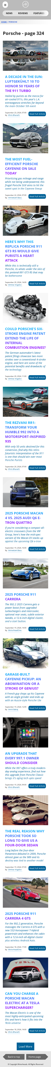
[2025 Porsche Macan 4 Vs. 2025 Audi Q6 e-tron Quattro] (25, 492)
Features (38, 13)
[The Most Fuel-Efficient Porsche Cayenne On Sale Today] (25, 138)
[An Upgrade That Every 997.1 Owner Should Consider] (25, 732)
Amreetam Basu (15, 197)
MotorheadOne (14, 630)
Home (4, 22)
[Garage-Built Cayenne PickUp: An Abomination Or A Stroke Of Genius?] (25, 653)
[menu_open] (5, 4)
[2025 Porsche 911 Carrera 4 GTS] (25, 893)
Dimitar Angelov (15, 284)
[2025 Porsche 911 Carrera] (25, 573)
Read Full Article (37, 114)
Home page (34, 1056)
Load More (25, 1046)
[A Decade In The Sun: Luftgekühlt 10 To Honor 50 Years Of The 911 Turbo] (25, 56)
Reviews (23, 13)
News (9, 13)
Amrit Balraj (13, 709)
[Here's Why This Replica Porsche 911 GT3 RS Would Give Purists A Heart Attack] (25, 221)
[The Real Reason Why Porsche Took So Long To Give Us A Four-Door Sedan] (25, 810)
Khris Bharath (14, 115)
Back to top (14, 1056)
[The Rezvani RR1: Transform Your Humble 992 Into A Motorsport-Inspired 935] (25, 402)
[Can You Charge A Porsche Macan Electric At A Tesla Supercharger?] (25, 973)
